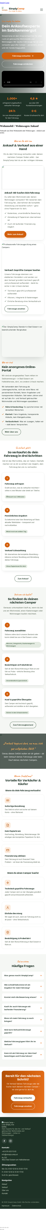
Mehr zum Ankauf (15, 234)
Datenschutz (16, 1206)
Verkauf (5, 1187)
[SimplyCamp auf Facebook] (4, 1141)
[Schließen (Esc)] (7, 1227)
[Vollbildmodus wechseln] (3, 1227)
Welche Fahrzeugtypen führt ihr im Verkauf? (20, 1043)
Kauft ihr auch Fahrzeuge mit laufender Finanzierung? (17, 1008)
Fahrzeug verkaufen (21, 56)
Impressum (5, 1206)
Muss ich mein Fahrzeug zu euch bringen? (19, 1019)
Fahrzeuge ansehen (16, 309)
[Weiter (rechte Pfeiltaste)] (3, 1229)
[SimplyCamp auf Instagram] (10, 1141)
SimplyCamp (4, 3)
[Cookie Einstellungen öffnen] (16, 1225)
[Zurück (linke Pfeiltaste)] (1, 1229)
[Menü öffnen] (41, 9)
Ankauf (4, 1184)
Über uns (5, 1190)
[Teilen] (5, 1227)
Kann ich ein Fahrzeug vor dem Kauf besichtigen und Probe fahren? (20, 1054)
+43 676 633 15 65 (9, 1151)
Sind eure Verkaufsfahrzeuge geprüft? (17, 1031)
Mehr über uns (11, 432)
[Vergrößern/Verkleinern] (1, 1227)
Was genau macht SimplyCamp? (18, 975)
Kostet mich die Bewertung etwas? (20, 997)
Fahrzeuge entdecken (23, 64)
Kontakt (5, 1193)
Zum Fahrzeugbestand (23, 725)
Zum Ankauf (23, 579)
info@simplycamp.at (10, 1154)
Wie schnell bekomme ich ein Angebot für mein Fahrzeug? (17, 986)
